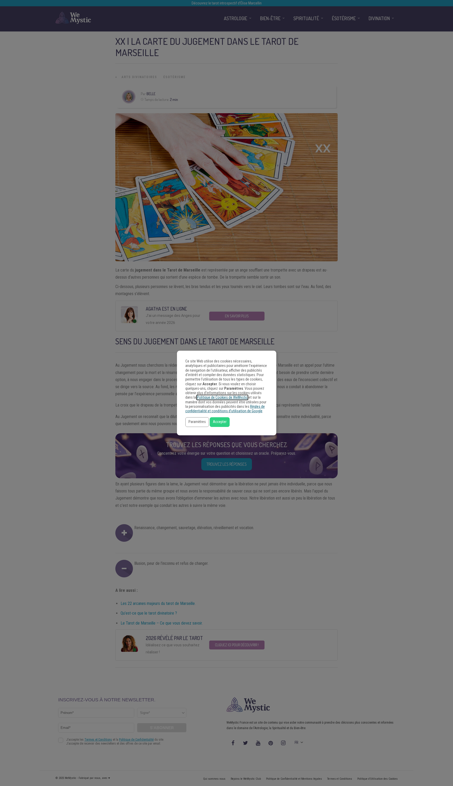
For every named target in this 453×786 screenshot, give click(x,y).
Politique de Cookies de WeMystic (222, 397)
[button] (197, 422)
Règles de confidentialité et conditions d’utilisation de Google (225, 408)
